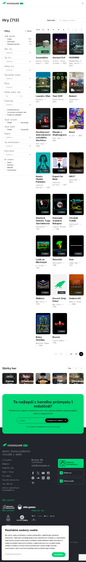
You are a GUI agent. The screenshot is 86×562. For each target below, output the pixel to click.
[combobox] (18, 53)
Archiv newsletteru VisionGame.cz (10, 489)
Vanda (75, 542)
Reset (29, 31)
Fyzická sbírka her (10, 480)
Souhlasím (58, 554)
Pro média (6, 476)
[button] (76, 30)
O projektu (7, 460)
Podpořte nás (8, 468)
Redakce (5, 464)
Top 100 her (7, 484)
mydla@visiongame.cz (41, 465)
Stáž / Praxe (8, 472)
